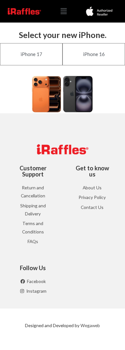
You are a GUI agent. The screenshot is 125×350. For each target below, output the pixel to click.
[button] (63, 11)
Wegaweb (90, 325)
